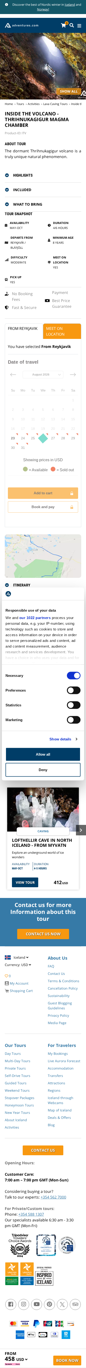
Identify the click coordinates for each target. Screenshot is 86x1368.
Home (9, 104)
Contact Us (56, 973)
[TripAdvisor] (75, 1304)
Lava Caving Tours (55, 104)
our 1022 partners (35, 618)
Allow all (43, 754)
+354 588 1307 (31, 1214)
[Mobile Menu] (79, 26)
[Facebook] (10, 1304)
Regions (54, 1090)
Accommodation (61, 1068)
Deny (43, 770)
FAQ (51, 966)
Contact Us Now (43, 934)
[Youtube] (36, 1304)
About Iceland (16, 1120)
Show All (69, 91)
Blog (51, 1125)
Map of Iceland (60, 1110)
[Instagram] (23, 1304)
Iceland (70, 4)
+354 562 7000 (53, 1197)
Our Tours (15, 1045)
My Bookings (58, 1053)
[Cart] (63, 25)
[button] (46, 175)
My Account (18, 983)
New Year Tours (17, 1112)
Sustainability (59, 995)
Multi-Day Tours (17, 1061)
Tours (20, 104)
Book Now (67, 1360)
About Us (57, 958)
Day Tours (13, 1053)
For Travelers (62, 1045)
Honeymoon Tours (19, 1105)
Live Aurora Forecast (64, 1061)
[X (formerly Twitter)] (62, 1304)
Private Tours (15, 1068)
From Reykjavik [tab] (23, 328)
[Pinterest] (49, 1304)
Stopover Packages (19, 1097)
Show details (60, 739)
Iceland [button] (20, 957)
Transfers (55, 1075)
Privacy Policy (58, 1015)
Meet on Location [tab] (55, 331)
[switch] (74, 690)
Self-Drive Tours (17, 1075)
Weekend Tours (17, 1090)
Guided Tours (16, 1083)
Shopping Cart (21, 990)
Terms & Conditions (63, 981)
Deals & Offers (59, 1117)
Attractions (56, 1083)
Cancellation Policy (63, 988)
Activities (34, 104)
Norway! (43, 9)
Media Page (57, 1023)
